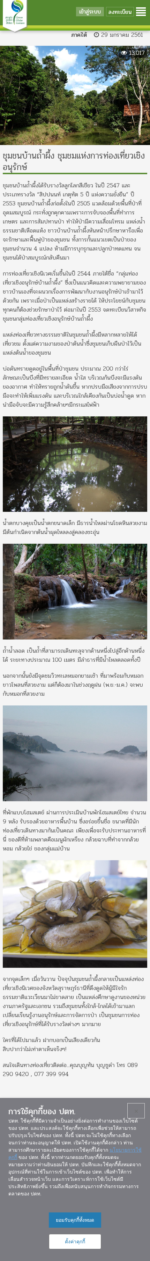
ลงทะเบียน (120, 12)
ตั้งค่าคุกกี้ (75, 1241)
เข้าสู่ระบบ (90, 11)
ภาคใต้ (79, 35)
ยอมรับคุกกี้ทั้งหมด (75, 1220)
